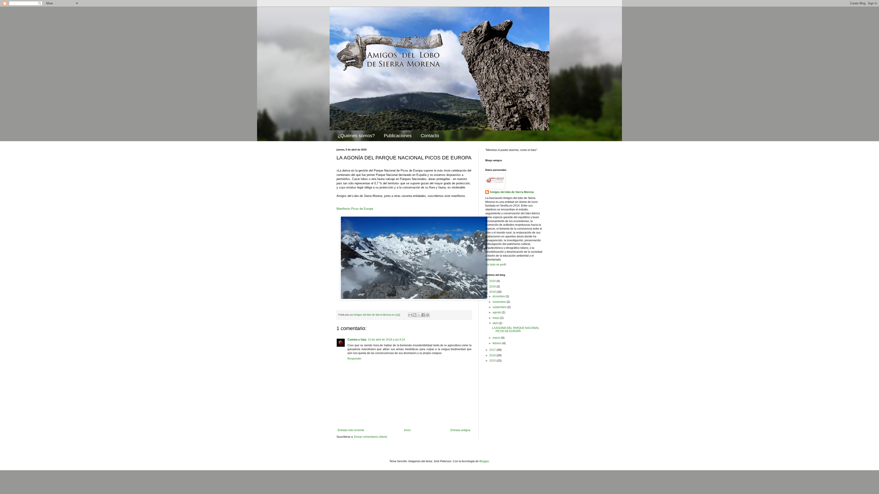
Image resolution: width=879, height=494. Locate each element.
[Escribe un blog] (414, 315)
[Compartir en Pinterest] (427, 315)
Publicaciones (398, 135)
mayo (496, 317)
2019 (492, 286)
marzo (497, 337)
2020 (492, 281)
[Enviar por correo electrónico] (410, 315)
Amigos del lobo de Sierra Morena (512, 192)
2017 (492, 350)
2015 (492, 360)
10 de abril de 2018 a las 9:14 (386, 339)
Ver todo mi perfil (495, 264)
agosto (497, 312)
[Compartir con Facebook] (423, 315)
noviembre (500, 301)
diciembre (499, 296)
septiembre (500, 307)
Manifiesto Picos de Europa (354, 208)
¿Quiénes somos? (356, 135)
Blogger (484, 461)
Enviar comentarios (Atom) (370, 436)
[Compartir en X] (419, 315)
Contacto (430, 135)
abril (496, 323)
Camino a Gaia (356, 339)
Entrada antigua (460, 430)
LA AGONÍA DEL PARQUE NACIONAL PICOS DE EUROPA (515, 329)
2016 (492, 355)
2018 (492, 291)
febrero (497, 343)
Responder (354, 358)
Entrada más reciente (351, 430)
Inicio (407, 430)
